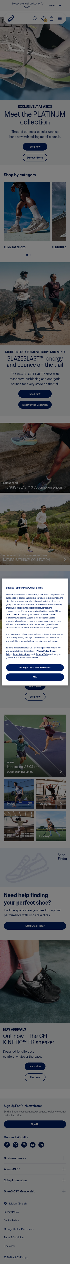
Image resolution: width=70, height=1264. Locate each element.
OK (35, 677)
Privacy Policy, (43, 650)
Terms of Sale (42, 654)
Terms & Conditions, (22, 654)
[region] (35, 632)
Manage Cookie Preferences (35, 667)
